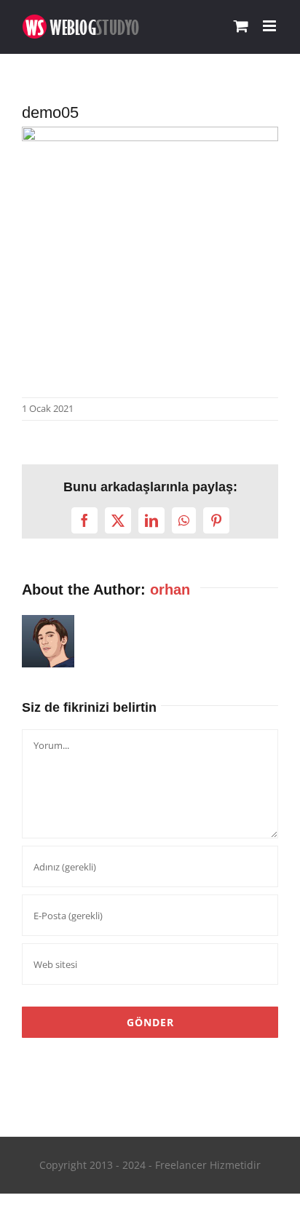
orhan (170, 590)
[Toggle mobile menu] (270, 25)
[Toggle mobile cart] (241, 25)
